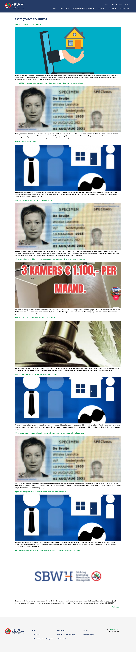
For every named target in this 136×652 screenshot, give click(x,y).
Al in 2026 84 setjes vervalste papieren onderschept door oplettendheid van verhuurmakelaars (49, 83)
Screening (112, 8)
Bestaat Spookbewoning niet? (25, 142)
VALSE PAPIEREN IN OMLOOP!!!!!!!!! (28, 24)
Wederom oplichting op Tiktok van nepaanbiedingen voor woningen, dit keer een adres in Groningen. (50, 259)
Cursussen (101, 8)
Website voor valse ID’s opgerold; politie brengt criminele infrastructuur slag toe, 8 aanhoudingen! (49, 433)
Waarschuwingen (117, 4)
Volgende (116, 607)
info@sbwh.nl (113, 629)
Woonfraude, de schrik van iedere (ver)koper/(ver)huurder (36, 374)
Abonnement (124, 8)
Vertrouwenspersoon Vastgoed (83, 8)
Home (54, 8)
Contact (127, 4)
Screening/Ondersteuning (66, 635)
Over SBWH (64, 8)
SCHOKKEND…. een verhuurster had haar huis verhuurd (35, 318)
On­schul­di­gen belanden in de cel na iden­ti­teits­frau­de (33, 200)
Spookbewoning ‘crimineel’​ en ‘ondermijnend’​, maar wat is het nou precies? (41, 492)
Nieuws (107, 4)
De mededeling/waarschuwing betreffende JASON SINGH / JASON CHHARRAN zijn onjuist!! (48, 550)
